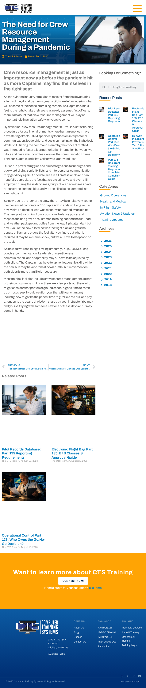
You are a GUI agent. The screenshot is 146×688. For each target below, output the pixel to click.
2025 (108, 246)
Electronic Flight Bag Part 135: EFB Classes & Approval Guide (72, 453)
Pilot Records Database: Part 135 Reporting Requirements (21, 453)
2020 (108, 273)
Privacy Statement (130, 681)
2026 (108, 240)
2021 (108, 268)
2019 (108, 279)
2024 (108, 251)
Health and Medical (113, 201)
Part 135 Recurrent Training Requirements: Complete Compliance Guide (117, 169)
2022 (108, 262)
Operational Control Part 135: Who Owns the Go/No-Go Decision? (23, 539)
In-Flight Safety (110, 207)
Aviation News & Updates (117, 213)
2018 (108, 284)
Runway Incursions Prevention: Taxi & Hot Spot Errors (139, 142)
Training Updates (111, 219)
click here (95, 587)
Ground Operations (113, 195)
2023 (108, 257)
